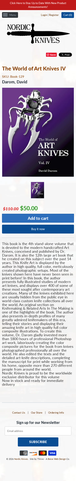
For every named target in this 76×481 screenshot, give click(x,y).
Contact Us (18, 412)
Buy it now (38, 229)
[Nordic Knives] (38, 34)
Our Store (36, 412)
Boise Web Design (57, 459)
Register (54, 15)
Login (44, 15)
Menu (12, 15)
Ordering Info (56, 412)
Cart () (67, 15)
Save (53, 55)
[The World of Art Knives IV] (37, 190)
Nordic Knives (21, 459)
